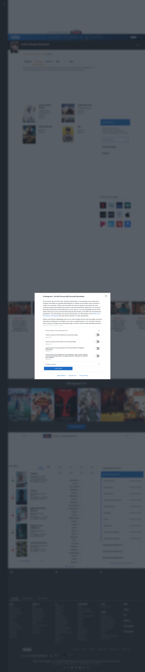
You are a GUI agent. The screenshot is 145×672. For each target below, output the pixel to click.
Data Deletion (61, 375)
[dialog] (72, 336)
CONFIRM (58, 368)
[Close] (107, 296)
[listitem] (72, 330)
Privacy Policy (83, 375)
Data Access (72, 375)
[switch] (97, 334)
